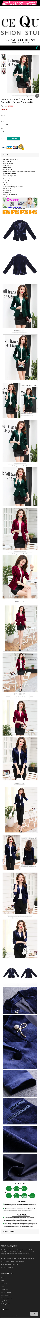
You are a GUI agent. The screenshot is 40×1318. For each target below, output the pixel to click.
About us (3, 1280)
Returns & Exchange (6, 1292)
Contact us (4, 1283)
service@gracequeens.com (10, 1264)
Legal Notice (4, 1301)
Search (3, 1277)
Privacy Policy (4, 1289)
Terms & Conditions (6, 1298)
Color (2, 121)
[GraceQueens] (20, 27)
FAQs (2, 1286)
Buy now (13, 138)
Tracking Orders (5, 1304)
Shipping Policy (5, 1295)
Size (2, 128)
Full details (6, 155)
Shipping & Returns (9, 1231)
